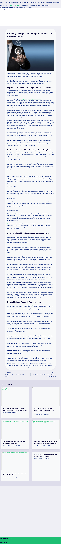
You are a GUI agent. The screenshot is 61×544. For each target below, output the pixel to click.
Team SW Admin (7, 412)
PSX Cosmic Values (9, 538)
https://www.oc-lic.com (12, 223)
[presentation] (15, 396)
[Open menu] (60, 17)
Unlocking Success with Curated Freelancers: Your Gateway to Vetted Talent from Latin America (44, 410)
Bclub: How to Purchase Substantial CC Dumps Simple (16, 374)
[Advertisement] (30, 505)
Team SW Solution (38, 414)
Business (9, 31)
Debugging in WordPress (13, 5)
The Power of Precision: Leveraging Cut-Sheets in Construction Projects (44, 374)
